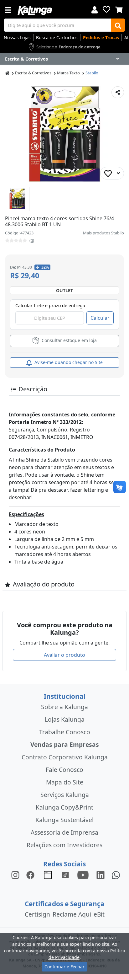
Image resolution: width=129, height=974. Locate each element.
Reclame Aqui (72, 914)
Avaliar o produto (64, 654)
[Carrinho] (119, 9)
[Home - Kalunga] (7, 73)
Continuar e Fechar (64, 967)
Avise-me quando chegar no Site (68, 362)
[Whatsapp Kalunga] (115, 874)
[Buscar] (118, 25)
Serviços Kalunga (64, 794)
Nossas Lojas (17, 37)
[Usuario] (94, 9)
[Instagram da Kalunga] (15, 874)
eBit (99, 914)
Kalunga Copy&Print (64, 807)
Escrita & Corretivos (33, 73)
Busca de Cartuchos (57, 37)
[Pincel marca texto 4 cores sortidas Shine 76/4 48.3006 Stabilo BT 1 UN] (17, 199)
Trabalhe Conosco (64, 732)
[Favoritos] (106, 9)
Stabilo (91, 73)
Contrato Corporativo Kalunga (65, 757)
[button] (17, 199)
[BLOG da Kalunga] (100, 874)
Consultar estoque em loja (68, 341)
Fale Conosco (64, 769)
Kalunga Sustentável (64, 820)
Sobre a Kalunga (64, 707)
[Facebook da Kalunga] (31, 874)
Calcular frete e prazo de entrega (50, 305)
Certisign (37, 914)
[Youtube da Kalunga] (83, 874)
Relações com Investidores (64, 845)
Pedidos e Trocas (101, 37)
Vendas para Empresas (64, 744)
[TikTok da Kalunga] (65, 874)
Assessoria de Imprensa (64, 832)
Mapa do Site (64, 782)
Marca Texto (68, 73)
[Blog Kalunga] (48, 874)
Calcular (100, 317)
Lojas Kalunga (65, 719)
